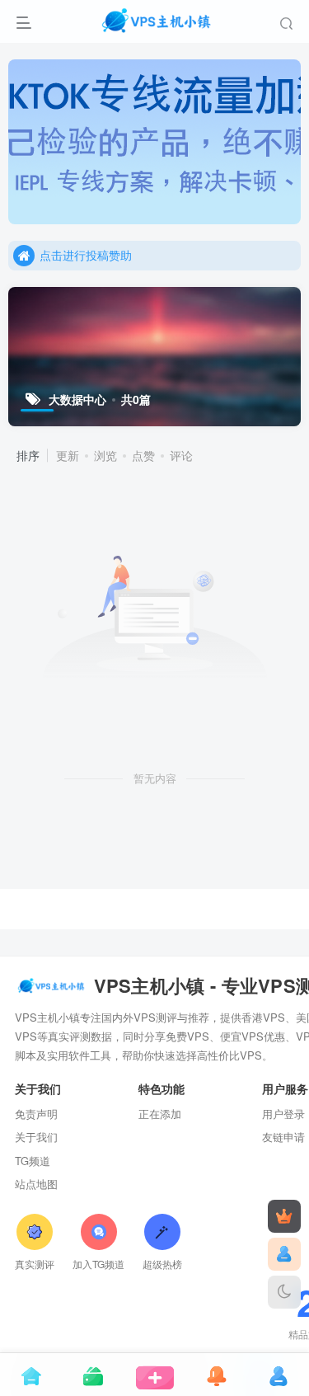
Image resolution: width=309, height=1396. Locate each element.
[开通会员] (284, 1216)
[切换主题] (284, 1292)
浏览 (105, 455)
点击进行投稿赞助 (86, 255)
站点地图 (36, 1184)
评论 (181, 455)
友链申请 (283, 1137)
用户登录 (283, 1113)
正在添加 (159, 1113)
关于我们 (36, 1137)
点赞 (143, 455)
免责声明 (36, 1113)
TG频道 (32, 1160)
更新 (67, 455)
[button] (281, 216)
